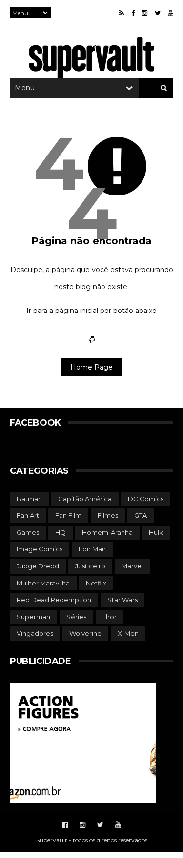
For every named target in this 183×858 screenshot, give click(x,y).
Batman (29, 499)
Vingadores (35, 633)
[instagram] (144, 13)
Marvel (132, 566)
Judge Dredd (38, 566)
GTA (140, 515)
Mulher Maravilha (43, 583)
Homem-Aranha (107, 532)
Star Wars (122, 600)
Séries (76, 617)
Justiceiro (90, 566)
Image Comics (39, 549)
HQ (60, 532)
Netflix (96, 583)
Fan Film (68, 515)
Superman (33, 617)
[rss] (121, 13)
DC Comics (145, 499)
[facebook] (133, 13)
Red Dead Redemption (54, 600)
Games (28, 532)
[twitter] (158, 13)
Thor (109, 617)
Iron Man (92, 549)
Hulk (156, 532)
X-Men (128, 633)
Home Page (91, 367)
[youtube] (170, 13)
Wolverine (85, 633)
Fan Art (28, 515)
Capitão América (85, 499)
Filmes (108, 515)
